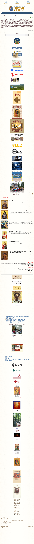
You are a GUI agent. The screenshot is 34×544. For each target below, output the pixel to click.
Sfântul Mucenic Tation (14, 241)
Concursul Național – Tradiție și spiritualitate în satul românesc (15, 319)
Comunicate (7, 357)
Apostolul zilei (30, 262)
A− (30, 17)
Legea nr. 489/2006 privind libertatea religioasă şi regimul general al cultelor (17, 359)
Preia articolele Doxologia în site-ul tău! (26, 273)
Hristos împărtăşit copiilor (10, 317)
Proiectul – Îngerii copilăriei (10, 318)
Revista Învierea (14, 337)
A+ (32, 17)
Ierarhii (2, 527)
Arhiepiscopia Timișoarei (6, 12)
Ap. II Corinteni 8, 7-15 (30, 265)
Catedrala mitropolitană (4, 528)
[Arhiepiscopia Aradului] (17, 2)
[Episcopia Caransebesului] (28, 2)
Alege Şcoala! (8, 315)
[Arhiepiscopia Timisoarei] (6, 2)
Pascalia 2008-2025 (8, 360)
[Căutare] (32, 13)
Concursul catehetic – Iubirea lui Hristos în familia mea (14, 321)
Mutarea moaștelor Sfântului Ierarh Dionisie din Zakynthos (21, 210)
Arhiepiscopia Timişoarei (4, 526)
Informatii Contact (30, 526)
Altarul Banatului (14, 336)
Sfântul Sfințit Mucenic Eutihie (15, 231)
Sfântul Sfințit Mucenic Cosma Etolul (16, 200)
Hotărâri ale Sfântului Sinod (9, 355)
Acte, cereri (7, 358)
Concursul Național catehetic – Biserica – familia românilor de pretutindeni (17, 316)
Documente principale (8, 356)
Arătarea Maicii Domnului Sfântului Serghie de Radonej (20, 221)
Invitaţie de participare (4, 29)
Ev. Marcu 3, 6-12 (30, 270)
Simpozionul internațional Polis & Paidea (12, 314)
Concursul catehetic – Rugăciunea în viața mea (13, 322)
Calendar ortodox (5, 197)
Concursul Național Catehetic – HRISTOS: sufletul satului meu (15, 320)
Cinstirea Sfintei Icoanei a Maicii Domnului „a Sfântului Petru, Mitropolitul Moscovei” (20, 252)
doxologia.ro (31, 272)
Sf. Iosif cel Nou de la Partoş (5, 529)
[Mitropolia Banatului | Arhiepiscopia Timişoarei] (17, 8)
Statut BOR (7, 354)
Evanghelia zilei (30, 267)
